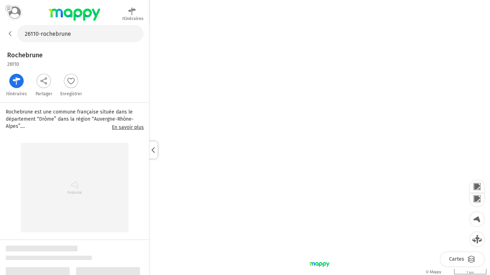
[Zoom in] (477, 186)
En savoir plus (128, 127)
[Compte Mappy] (14, 12)
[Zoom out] (477, 199)
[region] (319, 150)
